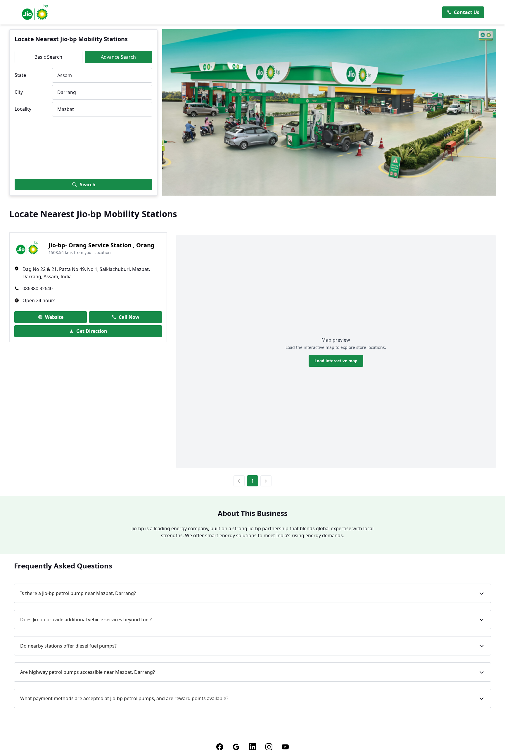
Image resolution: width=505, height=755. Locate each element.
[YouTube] (285, 746)
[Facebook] (219, 746)
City (19, 92)
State (20, 75)
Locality (23, 109)
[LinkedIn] (252, 746)
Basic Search (48, 57)
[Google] (236, 746)
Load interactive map (335, 360)
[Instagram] (268, 746)
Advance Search (118, 57)
